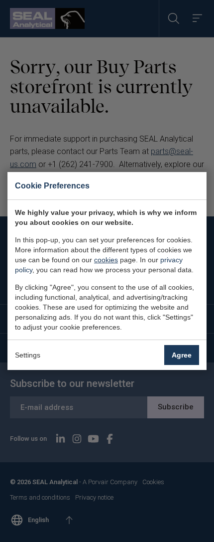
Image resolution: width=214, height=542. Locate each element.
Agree (182, 355)
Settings (27, 355)
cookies (106, 260)
